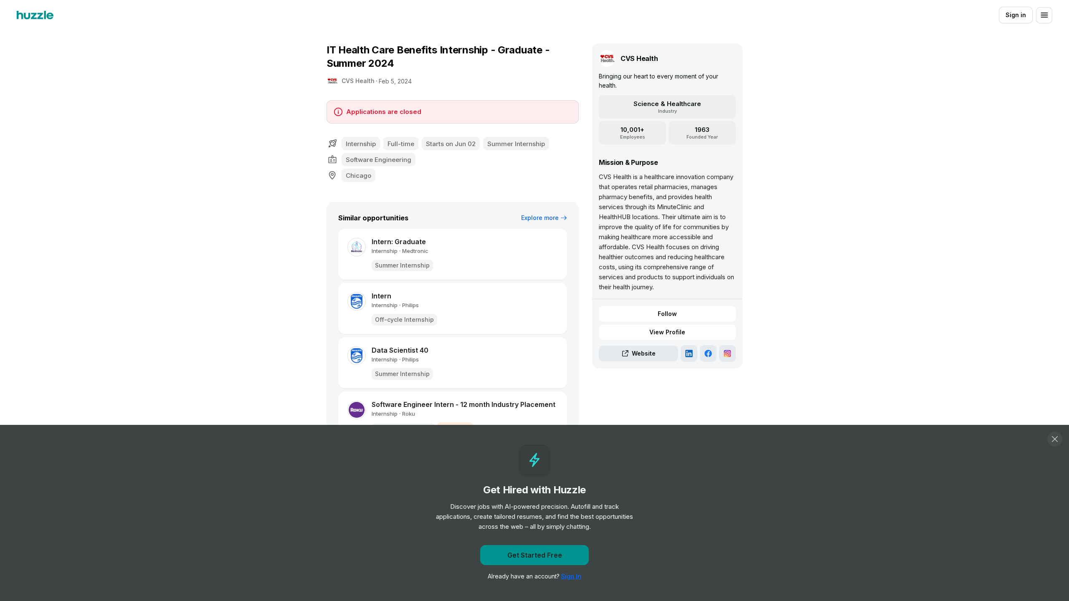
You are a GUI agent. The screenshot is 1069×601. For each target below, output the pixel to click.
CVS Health (358, 80)
